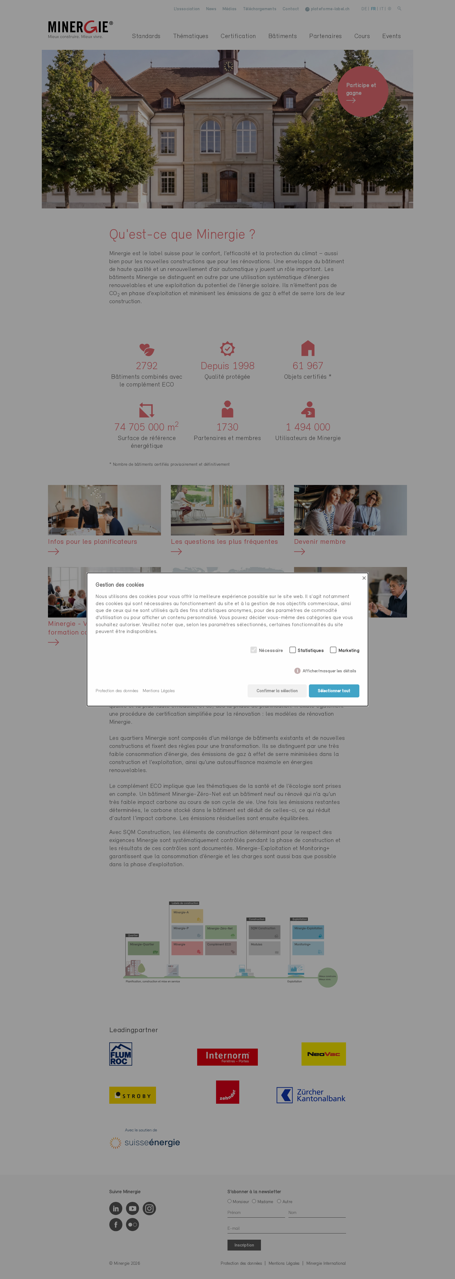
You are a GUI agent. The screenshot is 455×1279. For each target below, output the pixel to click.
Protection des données (117, 691)
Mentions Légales (159, 691)
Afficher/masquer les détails (329, 670)
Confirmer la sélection (277, 691)
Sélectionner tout (334, 691)
